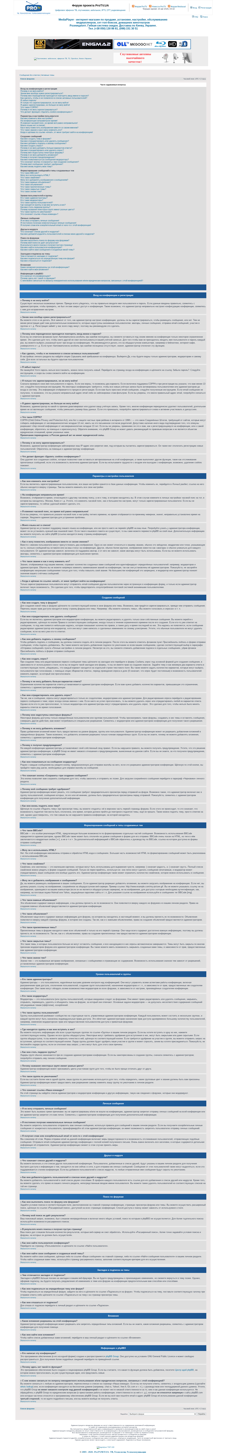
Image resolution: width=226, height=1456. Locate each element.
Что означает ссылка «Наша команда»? (39, 214)
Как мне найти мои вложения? (35, 269)
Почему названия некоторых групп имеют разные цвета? (48, 209)
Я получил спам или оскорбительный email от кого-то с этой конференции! (56, 225)
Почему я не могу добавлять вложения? (39, 155)
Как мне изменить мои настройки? (37, 118)
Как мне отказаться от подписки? (36, 261)
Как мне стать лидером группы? (35, 207)
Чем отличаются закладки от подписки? (39, 256)
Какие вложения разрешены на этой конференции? (45, 267)
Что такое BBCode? (30, 173)
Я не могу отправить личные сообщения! (40, 220)
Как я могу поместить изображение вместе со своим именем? (49, 128)
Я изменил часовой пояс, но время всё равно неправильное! (49, 123)
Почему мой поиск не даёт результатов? (40, 243)
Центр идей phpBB (184, 1370)
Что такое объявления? (32, 184)
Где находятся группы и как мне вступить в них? (43, 205)
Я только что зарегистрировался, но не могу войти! (44, 103)
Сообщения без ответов (30, 75)
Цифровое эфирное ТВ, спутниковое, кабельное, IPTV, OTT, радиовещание (90, 10)
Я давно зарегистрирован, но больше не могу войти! (45, 105)
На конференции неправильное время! (39, 121)
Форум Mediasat (178, 6)
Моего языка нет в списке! (33, 125)
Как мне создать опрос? (32, 146)
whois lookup (26, 1386)
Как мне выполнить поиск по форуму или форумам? (45, 240)
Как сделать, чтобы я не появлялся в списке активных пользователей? (54, 98)
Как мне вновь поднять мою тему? (36, 166)
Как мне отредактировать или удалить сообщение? (45, 141)
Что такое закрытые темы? (33, 189)
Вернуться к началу (28, 312)
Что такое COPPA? (29, 107)
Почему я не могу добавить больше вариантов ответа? (46, 148)
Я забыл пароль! (28, 100)
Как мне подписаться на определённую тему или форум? (48, 258)
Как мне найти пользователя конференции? (41, 247)
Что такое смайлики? (30, 177)
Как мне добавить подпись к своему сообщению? (44, 143)
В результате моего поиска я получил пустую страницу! (47, 245)
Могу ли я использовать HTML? (35, 175)
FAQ (196, 17)
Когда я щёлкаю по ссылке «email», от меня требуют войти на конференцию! (57, 132)
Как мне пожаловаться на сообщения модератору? (45, 159)
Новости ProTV (158, 6)
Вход (194, 8)
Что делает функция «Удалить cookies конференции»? (46, 112)
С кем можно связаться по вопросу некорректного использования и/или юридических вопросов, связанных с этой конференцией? (82, 280)
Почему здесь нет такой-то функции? (38, 278)
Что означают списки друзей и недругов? (40, 232)
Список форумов (27, 79)
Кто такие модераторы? (32, 200)
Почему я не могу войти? (32, 91)
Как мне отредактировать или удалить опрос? (42, 150)
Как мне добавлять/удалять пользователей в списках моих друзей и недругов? (57, 234)
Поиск (205, 17)
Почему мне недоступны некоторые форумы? (42, 152)
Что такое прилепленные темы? (36, 187)
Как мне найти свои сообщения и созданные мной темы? (47, 250)
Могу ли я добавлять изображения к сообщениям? (44, 180)
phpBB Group (112, 1356)
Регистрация (205, 8)
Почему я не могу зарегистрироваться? (39, 109)
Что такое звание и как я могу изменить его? (41, 130)
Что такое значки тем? (31, 191)
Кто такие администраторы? (34, 198)
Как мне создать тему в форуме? (36, 139)
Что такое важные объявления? (36, 182)
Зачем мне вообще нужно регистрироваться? (42, 93)
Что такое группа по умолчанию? (36, 212)
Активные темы (47, 75)
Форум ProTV (140, 6)
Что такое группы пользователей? (37, 202)
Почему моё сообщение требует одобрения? (42, 164)
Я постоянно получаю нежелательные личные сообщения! (48, 223)
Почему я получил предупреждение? (38, 157)
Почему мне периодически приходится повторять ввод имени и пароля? (55, 96)
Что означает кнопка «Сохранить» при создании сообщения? (50, 162)
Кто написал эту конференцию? (36, 276)
